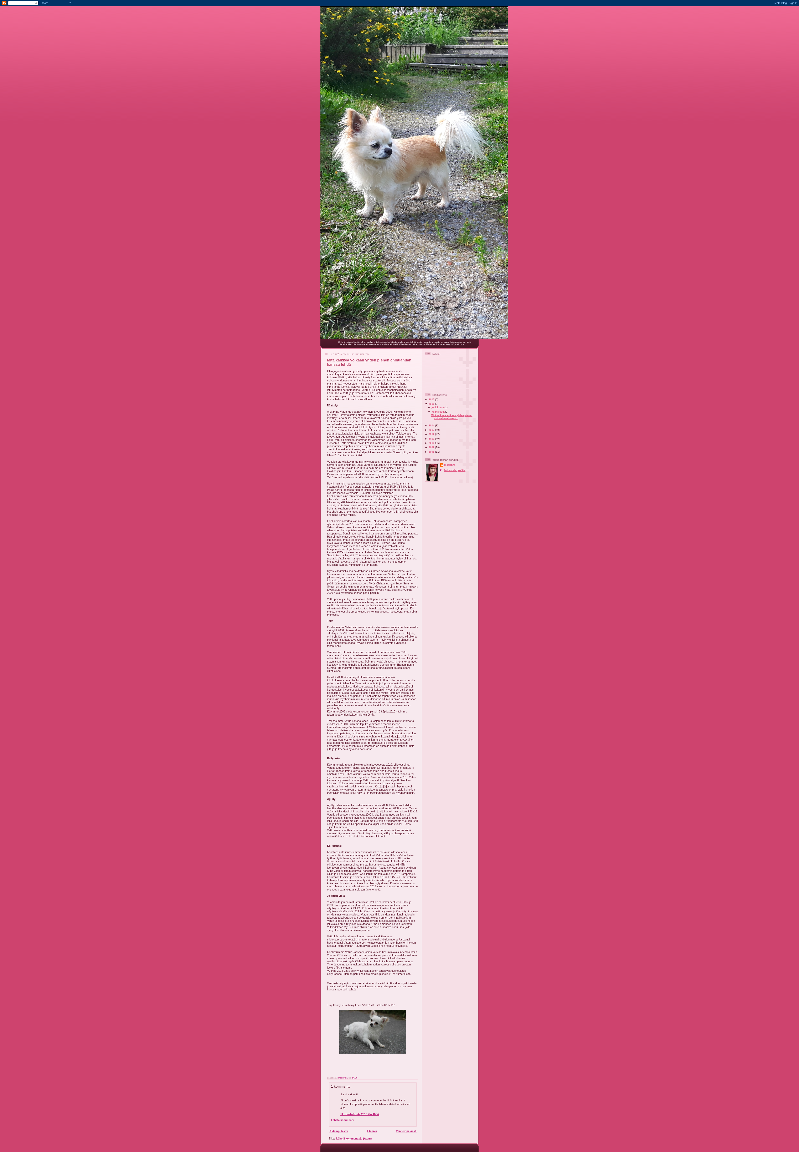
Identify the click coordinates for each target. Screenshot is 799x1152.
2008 (432, 451)
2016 (432, 403)
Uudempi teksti (338, 1131)
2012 (432, 434)
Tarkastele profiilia (454, 470)
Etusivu (372, 1131)
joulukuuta (438, 407)
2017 (432, 399)
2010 (432, 443)
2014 (432, 425)
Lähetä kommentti (342, 1120)
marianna (449, 464)
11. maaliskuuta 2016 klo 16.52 (359, 1114)
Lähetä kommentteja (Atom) (354, 1138)
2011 (432, 438)
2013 (432, 429)
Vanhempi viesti (406, 1131)
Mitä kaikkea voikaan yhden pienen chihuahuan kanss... (451, 417)
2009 (432, 447)
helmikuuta (438, 411)
